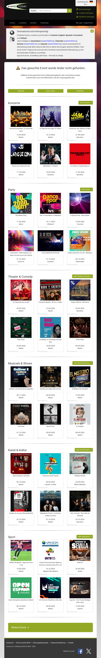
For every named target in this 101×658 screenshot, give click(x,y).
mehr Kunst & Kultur (83, 450)
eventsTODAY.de (48, 41)
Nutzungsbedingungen (40, 643)
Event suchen (50, 91)
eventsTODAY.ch (30, 44)
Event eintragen (84, 9)
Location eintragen (85, 13)
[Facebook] (80, 651)
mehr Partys (86, 189)
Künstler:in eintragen (86, 17)
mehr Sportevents (84, 537)
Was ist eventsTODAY (23, 643)
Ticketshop (44, 23)
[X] (88, 651)
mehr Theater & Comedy (82, 276)
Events (12, 23)
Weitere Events (19, 627)
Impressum (10, 643)
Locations (22, 23)
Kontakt (70, 643)
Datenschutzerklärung (58, 643)
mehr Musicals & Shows (82, 363)
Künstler (33, 23)
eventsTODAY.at (70, 41)
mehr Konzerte (85, 103)
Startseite (21, 91)
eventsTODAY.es (54, 44)
